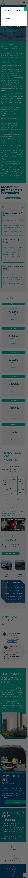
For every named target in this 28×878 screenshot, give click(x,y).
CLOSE (25, 8)
